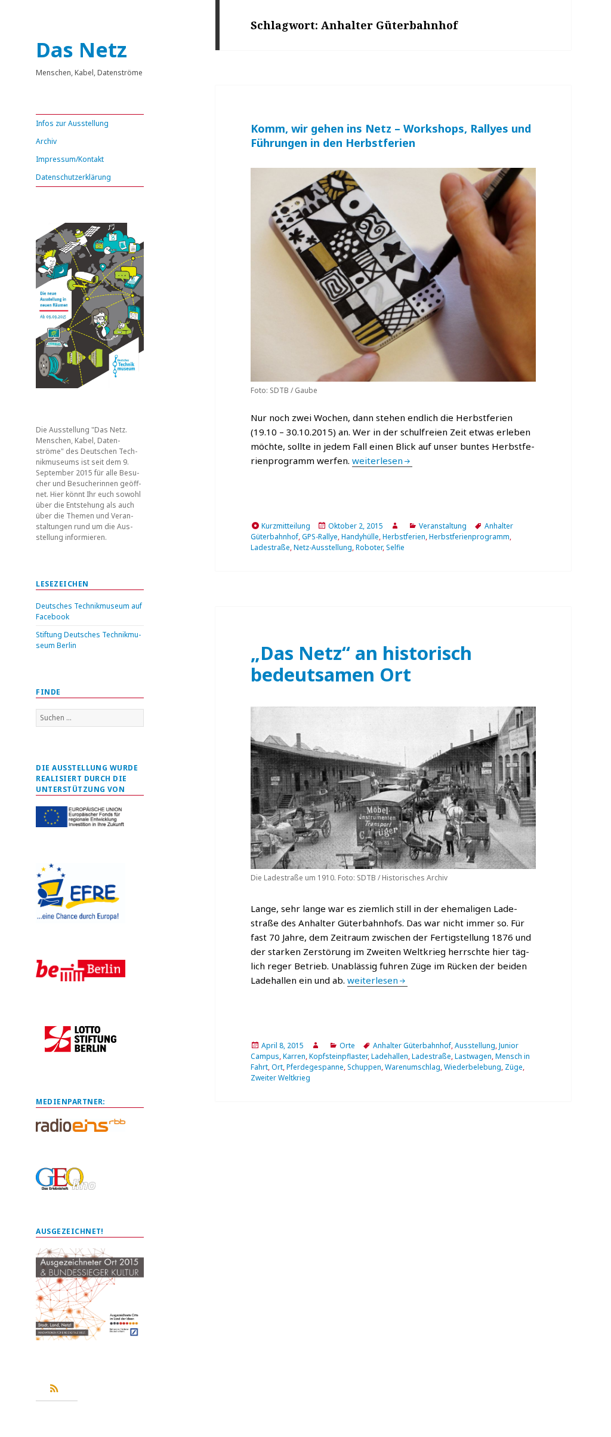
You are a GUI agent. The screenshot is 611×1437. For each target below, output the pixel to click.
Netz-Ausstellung (323, 547)
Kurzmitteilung (285, 526)
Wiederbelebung (472, 1067)
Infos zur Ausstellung (72, 123)
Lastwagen (473, 1056)
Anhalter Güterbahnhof (412, 1045)
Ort (277, 1067)
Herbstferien (403, 537)
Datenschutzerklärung (73, 177)
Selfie (395, 547)
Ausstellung (475, 1045)
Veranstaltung (443, 526)
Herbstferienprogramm (469, 537)
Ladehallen (389, 1056)
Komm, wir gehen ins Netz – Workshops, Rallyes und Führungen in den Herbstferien (391, 135)
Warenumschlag (412, 1067)
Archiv (46, 141)
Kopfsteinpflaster (338, 1056)
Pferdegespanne (315, 1067)
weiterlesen (382, 460)
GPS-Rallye (320, 537)
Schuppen (364, 1067)
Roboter (369, 547)
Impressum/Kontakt (70, 159)
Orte (347, 1045)
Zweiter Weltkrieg (280, 1078)
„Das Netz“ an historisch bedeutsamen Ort (361, 663)
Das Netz (81, 49)
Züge (514, 1067)
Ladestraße (270, 547)
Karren (294, 1056)
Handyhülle (360, 537)
